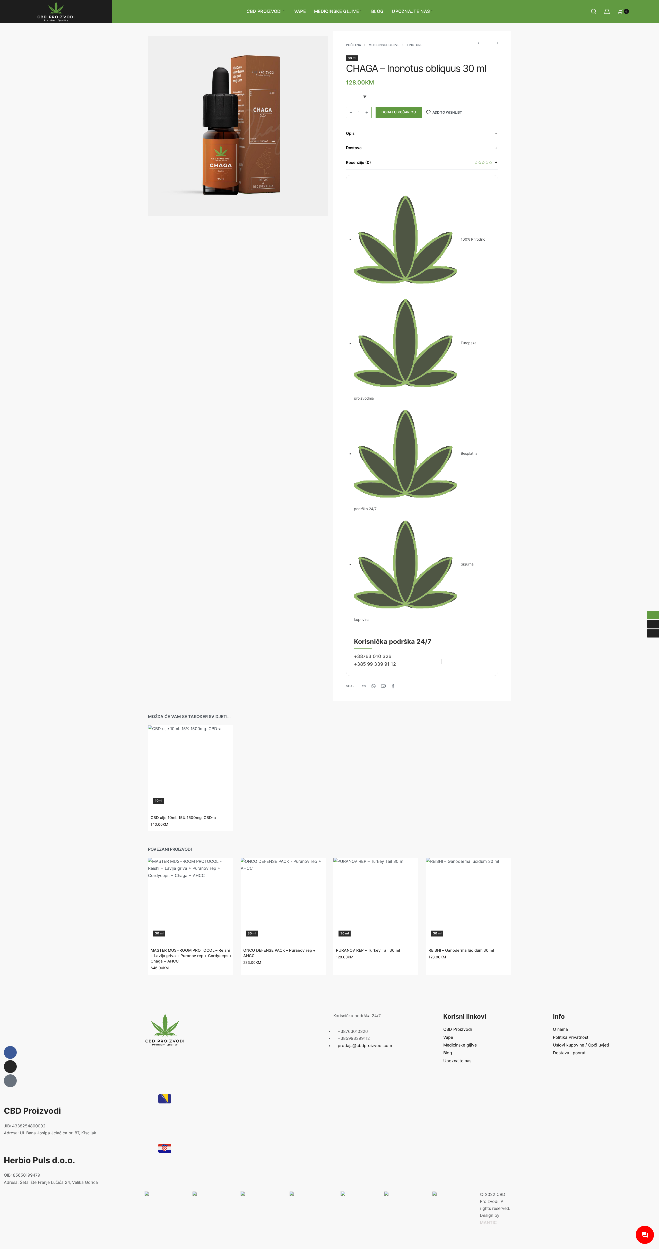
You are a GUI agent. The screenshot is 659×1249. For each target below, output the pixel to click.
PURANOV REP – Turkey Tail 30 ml (368, 950)
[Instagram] (10, 1066)
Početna (353, 45)
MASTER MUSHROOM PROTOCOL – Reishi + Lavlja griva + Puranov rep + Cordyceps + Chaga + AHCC (191, 956)
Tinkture (414, 45)
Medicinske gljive (384, 45)
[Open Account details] (607, 11)
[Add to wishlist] (223, 734)
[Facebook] (10, 1052)
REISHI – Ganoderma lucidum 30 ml (461, 950)
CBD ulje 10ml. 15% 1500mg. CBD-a (183, 817)
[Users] (10, 1080)
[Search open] (593, 11)
